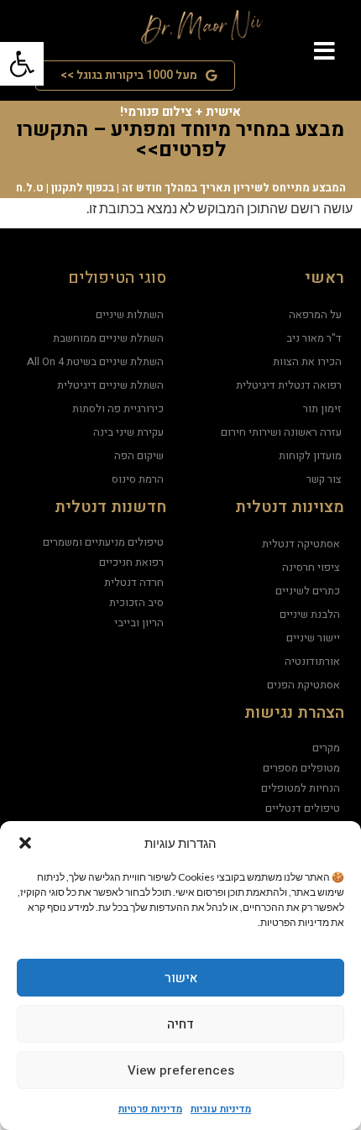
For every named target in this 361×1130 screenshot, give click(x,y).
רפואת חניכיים (131, 562)
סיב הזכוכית (136, 602)
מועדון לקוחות (310, 455)
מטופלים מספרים (301, 768)
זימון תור (322, 408)
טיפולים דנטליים (302, 808)
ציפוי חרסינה (311, 567)
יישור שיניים (313, 638)
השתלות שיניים (130, 314)
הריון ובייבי (139, 622)
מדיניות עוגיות (221, 1109)
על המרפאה (315, 314)
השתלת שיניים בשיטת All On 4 (95, 361)
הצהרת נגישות (294, 713)
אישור (181, 978)
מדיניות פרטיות (150, 1109)
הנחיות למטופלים (300, 788)
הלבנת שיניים (310, 614)
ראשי (324, 278)
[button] (25, 842)
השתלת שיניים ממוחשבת (108, 338)
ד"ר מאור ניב (314, 338)
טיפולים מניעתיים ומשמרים (103, 542)
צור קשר (324, 479)
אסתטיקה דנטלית (301, 544)
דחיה (180, 1024)
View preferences (181, 1070)
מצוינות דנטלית (289, 507)
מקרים (326, 748)
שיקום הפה (139, 455)
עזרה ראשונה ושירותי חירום (281, 432)
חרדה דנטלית (134, 582)
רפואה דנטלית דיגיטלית (289, 385)
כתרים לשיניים (307, 591)
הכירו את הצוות (307, 361)
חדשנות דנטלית (110, 507)
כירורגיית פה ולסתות (118, 408)
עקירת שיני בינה (128, 432)
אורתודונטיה (312, 661)
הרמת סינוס (138, 479)
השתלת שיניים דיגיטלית (110, 385)
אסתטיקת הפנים (303, 685)
